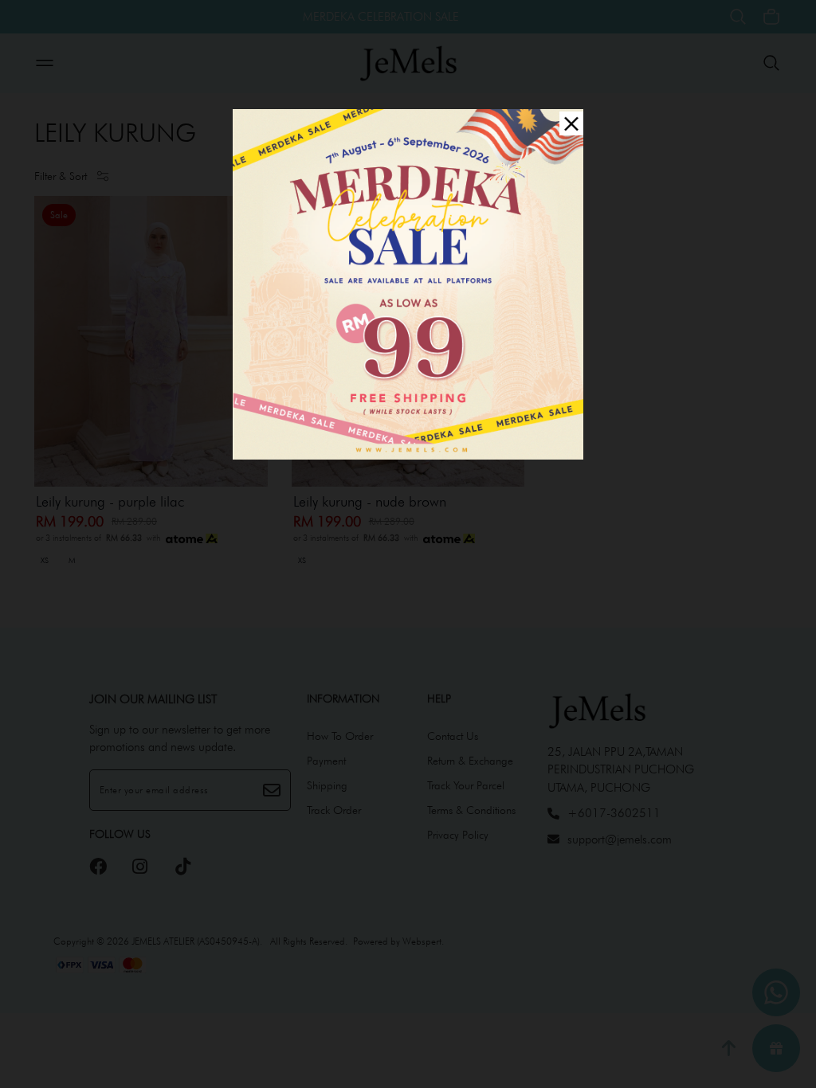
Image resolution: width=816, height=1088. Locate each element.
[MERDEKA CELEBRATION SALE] (408, 282)
